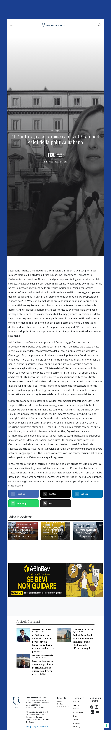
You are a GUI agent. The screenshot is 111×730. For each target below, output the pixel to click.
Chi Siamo (60, 704)
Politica (76, 705)
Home (59, 702)
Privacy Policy (31, 726)
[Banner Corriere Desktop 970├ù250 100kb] (55, 579)
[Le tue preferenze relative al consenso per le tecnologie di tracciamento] (106, 725)
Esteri (75, 716)
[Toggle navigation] (11, 25)
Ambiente (77, 723)
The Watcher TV (63, 706)
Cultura (76, 709)
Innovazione (78, 712)
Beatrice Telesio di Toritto (56, 162)
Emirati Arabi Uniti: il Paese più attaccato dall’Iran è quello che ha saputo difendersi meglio (83, 642)
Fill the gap (77, 727)
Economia (77, 702)
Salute (75, 720)
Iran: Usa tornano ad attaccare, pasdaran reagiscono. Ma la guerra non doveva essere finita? (42, 668)
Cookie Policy (42, 726)
